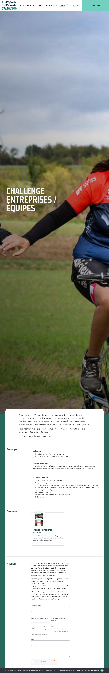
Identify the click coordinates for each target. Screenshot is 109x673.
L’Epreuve (30, 5)
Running (40, 5)
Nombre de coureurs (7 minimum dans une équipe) (39, 628)
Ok (102, 670)
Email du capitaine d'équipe (39, 618)
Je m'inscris (94, 5)
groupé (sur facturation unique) (60, 631)
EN (77, 5)
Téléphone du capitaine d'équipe (58, 619)
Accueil (22, 5)
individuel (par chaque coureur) (60, 629)
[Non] (107, 670)
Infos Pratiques (51, 5)
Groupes (62, 5)
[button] (67, 5)
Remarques (34, 646)
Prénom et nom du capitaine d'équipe (42, 612)
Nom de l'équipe (36, 605)
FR (74, 5)
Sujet (33, 639)
